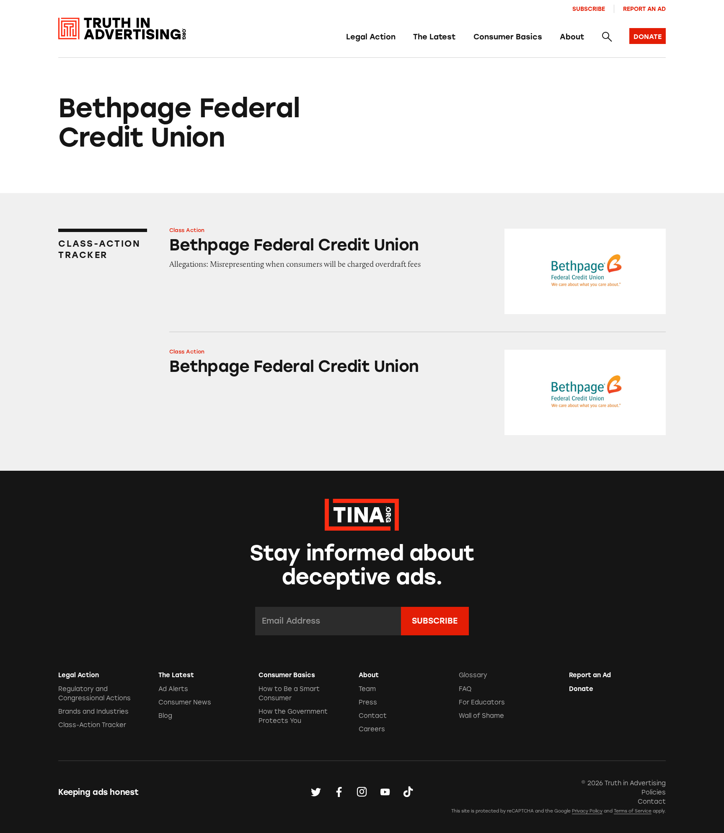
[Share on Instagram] (362, 792)
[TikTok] (408, 792)
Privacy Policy (587, 811)
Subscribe (588, 8)
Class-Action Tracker (92, 725)
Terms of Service (633, 811)
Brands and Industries (93, 711)
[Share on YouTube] (385, 792)
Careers (372, 729)
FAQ (465, 689)
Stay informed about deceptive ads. (362, 565)
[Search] (606, 37)
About (572, 36)
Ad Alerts (173, 689)
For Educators (482, 702)
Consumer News (184, 702)
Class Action (186, 230)
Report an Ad (644, 8)
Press (368, 702)
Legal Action (371, 36)
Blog (165, 716)
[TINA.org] (362, 513)
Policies (653, 792)
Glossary (473, 675)
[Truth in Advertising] (122, 29)
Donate (581, 689)
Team (367, 689)
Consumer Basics (507, 36)
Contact (373, 716)
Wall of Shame (481, 716)
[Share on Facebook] (339, 792)
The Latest (434, 36)
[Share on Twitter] (316, 792)
